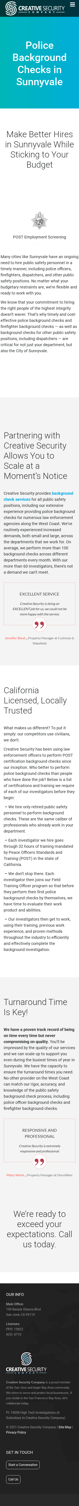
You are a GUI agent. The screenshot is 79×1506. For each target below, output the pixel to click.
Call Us (13, 1479)
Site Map (65, 1427)
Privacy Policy (16, 1432)
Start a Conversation (22, 1465)
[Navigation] (72, 4)
